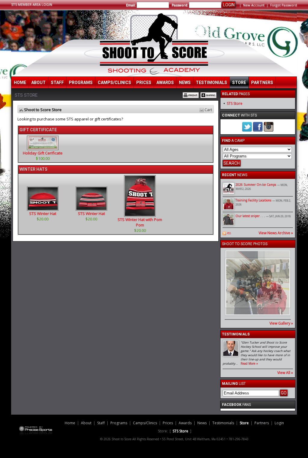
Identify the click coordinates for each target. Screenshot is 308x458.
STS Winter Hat (42, 213)
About (38, 82)
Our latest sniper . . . (250, 216)
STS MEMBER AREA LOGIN (31, 4)
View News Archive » (276, 232)
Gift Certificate (38, 129)
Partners (262, 82)
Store (239, 82)
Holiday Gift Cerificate (43, 153)
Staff (57, 82)
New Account (253, 5)
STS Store (234, 103)
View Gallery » (281, 323)
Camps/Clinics (114, 82)
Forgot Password (283, 5)
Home (20, 82)
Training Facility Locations (253, 200)
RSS (229, 233)
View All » (285, 372)
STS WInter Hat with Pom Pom (140, 222)
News (185, 82)
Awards (165, 82)
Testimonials (211, 82)
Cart (208, 109)
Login (279, 422)
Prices (143, 82)
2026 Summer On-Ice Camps (256, 184)
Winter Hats (34, 169)
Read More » (249, 363)
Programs (81, 82)
